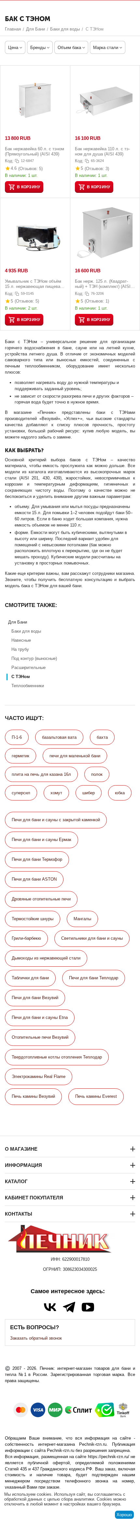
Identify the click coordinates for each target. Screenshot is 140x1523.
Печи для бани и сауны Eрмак (41, 839)
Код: (9, 160)
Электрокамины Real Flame (38, 1076)
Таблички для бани (30, 977)
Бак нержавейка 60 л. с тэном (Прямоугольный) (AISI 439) (34, 151)
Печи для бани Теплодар (93, 977)
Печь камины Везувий (33, 1096)
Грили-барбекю (26, 938)
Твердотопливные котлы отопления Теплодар (57, 1057)
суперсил (21, 792)
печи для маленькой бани (74, 755)
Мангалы (82, 918)
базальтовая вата (59, 737)
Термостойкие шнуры (32, 918)
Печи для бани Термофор (37, 859)
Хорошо (124, 1514)
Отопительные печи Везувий (40, 1037)
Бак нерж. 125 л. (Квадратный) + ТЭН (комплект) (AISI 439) (103, 284)
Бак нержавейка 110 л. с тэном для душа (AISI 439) (102, 151)
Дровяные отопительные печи (41, 899)
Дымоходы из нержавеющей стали (46, 958)
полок (97, 774)
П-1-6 (17, 737)
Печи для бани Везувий (35, 997)
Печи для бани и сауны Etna (40, 1017)
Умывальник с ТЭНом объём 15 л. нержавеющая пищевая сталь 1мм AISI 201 (34, 284)
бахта (102, 737)
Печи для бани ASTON (34, 879)
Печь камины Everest (96, 1096)
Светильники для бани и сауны (92, 938)
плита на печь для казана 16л (41, 774)
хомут (56, 792)
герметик (20, 755)
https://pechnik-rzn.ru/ (108, 1456)
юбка (120, 792)
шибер (88, 792)
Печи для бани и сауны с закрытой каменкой (56, 819)
